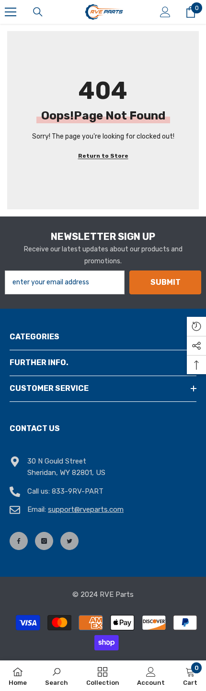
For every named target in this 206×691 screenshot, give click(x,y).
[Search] (38, 12)
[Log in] (165, 12)
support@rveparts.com (86, 509)
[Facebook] (19, 541)
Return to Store (103, 155)
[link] (56, 675)
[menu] (10, 12)
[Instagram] (44, 541)
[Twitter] (69, 541)
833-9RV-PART (77, 491)
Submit (165, 282)
